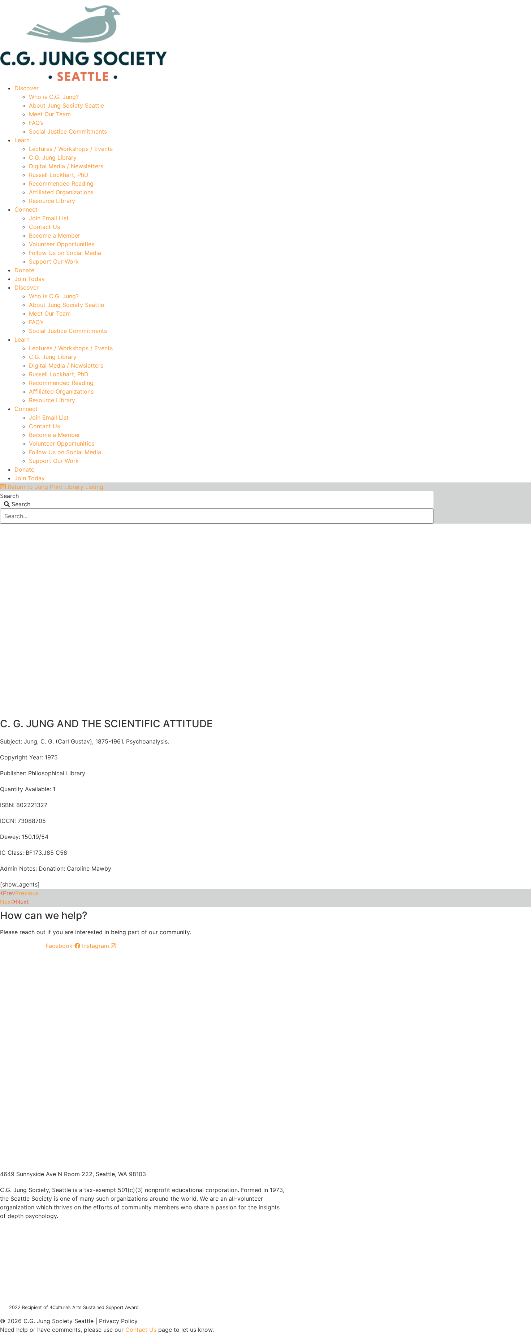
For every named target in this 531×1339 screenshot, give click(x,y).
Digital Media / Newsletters (66, 166)
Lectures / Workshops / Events (71, 148)
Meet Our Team (50, 114)
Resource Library (52, 200)
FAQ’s (36, 122)
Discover (26, 88)
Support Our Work (54, 261)
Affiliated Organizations (61, 192)
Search (9, 496)
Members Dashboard (381, 2)
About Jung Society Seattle (66, 105)
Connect (26, 209)
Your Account (325, 2)
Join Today (29, 278)
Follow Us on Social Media (65, 252)
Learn (22, 140)
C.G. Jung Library (53, 157)
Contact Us (44, 226)
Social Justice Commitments (68, 131)
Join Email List (49, 218)
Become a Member (54, 235)
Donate (24, 270)
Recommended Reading (61, 183)
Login (426, 2)
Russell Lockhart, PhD (58, 174)
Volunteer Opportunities (61, 244)
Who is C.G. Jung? (54, 96)
